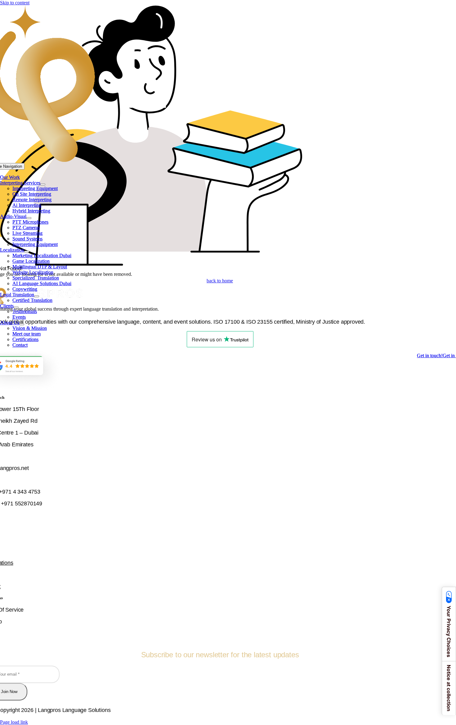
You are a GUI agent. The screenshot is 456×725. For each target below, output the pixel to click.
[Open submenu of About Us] (21, 324)
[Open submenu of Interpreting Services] (42, 184)
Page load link (14, 722)
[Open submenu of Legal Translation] (36, 296)
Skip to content (14, 2)
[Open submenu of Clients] (16, 307)
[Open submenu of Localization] (26, 252)
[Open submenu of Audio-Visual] (28, 218)
